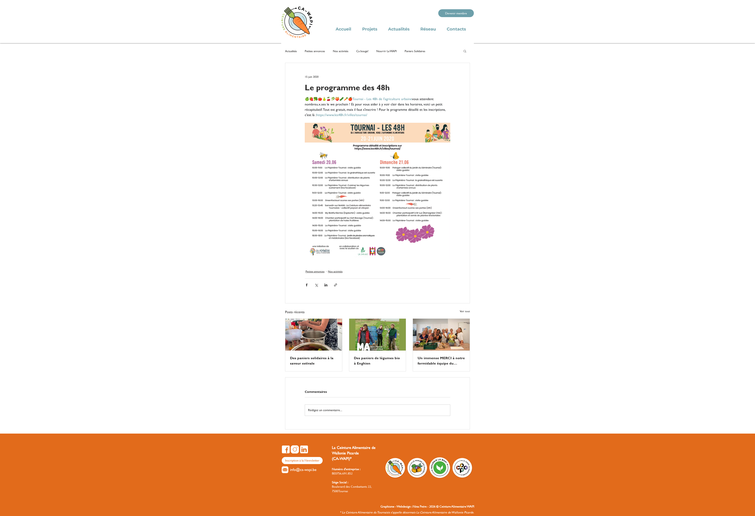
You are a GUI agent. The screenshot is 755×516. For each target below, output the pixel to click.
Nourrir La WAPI (386, 51)
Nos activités (340, 51)
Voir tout (465, 311)
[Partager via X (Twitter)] (316, 285)
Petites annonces (315, 51)
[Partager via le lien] (335, 285)
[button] (465, 51)
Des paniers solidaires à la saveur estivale (311, 360)
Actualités (291, 51)
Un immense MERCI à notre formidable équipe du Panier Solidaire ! (441, 360)
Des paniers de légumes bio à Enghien (377, 360)
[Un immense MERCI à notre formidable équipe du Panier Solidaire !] (441, 335)
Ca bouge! (362, 51)
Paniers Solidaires (415, 51)
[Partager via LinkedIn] (326, 285)
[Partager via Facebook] (306, 285)
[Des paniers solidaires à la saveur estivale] (313, 335)
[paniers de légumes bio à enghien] (377, 335)
